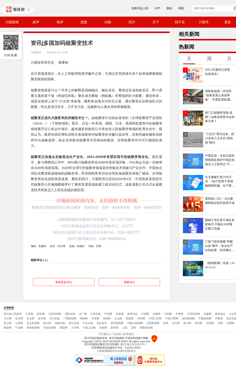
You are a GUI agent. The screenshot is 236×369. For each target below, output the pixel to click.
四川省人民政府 (13, 313)
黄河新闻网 (117, 323)
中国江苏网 (155, 318)
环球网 (108, 313)
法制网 (210, 323)
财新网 (7, 327)
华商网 (141, 318)
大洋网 (75, 327)
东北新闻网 (33, 323)
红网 (165, 323)
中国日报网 (54, 313)
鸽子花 (180, 22)
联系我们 (129, 334)
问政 (108, 22)
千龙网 (19, 327)
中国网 (145, 313)
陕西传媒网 (146, 327)
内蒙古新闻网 (135, 323)
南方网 (47, 323)
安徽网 (207, 313)
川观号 (204, 22)
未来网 (120, 313)
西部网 (63, 327)
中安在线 (88, 323)
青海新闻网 (33, 327)
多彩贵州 (102, 323)
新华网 (41, 313)
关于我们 (103, 334)
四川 (132, 22)
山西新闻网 (152, 323)
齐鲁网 (219, 318)
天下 (155, 22)
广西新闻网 (69, 318)
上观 (124, 327)
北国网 (230, 323)
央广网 (83, 313)
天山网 (118, 318)
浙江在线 (74, 323)
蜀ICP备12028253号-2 (133, 344)
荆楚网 (129, 318)
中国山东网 (89, 327)
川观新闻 (12, 22)
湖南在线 (60, 323)
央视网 (156, 313)
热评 (60, 22)
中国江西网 (171, 318)
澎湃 (133, 327)
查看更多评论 (63, 282)
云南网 (19, 323)
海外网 (198, 323)
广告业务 (116, 334)
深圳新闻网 (188, 318)
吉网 (220, 323)
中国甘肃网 (49, 327)
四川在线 (54, 318)
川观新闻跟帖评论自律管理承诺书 (116, 350)
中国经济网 (193, 313)
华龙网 (95, 318)
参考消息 (132, 313)
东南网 (103, 327)
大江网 (7, 318)
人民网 (29, 313)
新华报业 (220, 313)
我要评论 (129, 282)
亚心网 (7, 323)
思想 (84, 22)
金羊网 (42, 318)
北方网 (19, 318)
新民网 (114, 327)
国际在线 (70, 313)
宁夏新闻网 (204, 318)
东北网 (30, 318)
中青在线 (95, 313)
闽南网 (84, 318)
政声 (36, 22)
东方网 (176, 323)
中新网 (168, 313)
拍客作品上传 (140, 8)
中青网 (179, 313)
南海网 (107, 318)
